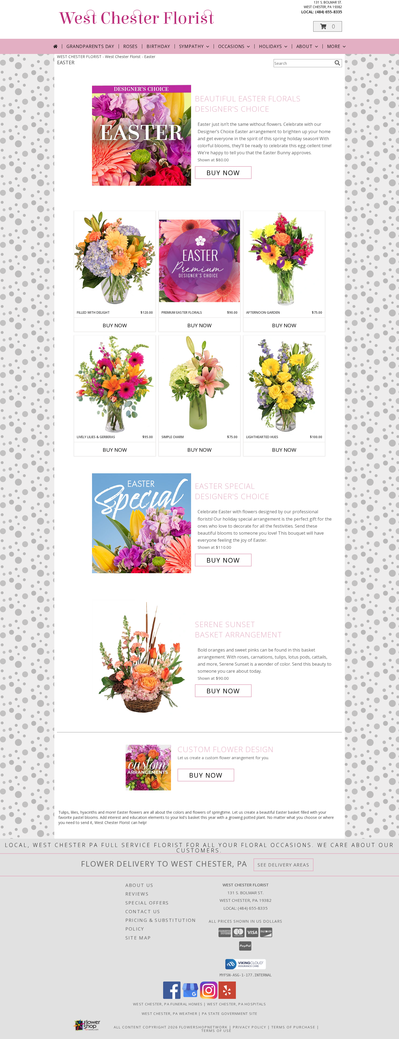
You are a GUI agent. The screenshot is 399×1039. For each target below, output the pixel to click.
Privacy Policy (249, 1027)
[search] (337, 63)
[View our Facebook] (171, 997)
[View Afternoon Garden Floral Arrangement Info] (284, 260)
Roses (130, 46)
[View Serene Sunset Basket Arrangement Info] (142, 657)
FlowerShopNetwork (203, 1027)
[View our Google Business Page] (190, 997)
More (333, 46)
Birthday (158, 46)
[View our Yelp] (227, 997)
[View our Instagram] (208, 997)
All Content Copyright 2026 (146, 1027)
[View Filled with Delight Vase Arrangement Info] (115, 260)
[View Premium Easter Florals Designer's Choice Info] (199, 260)
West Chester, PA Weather (169, 1013)
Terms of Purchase (293, 1027)
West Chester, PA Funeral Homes (167, 1004)
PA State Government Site (229, 1013)
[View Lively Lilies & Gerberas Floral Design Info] (115, 385)
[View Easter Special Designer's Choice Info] (142, 523)
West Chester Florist (137, 18)
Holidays (270, 46)
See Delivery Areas (283, 865)
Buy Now (223, 172)
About (304, 46)
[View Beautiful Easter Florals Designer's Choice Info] (142, 135)
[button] (327, 26)
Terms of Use (216, 1030)
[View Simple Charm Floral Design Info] (199, 385)
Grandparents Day (90, 46)
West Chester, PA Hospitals (236, 1004)
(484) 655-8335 (328, 11)
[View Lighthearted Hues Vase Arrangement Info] (284, 385)
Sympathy (191, 46)
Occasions (231, 46)
